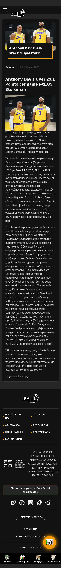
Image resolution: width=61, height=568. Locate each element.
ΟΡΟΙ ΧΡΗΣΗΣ (30, 529)
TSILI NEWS (39, 414)
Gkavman (9, 67)
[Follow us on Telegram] (48, 503)
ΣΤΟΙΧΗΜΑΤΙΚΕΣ (14, 432)
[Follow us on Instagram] (30, 503)
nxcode (37, 547)
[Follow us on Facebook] (22, 503)
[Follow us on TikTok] (39, 503)
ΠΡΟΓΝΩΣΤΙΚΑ (40, 425)
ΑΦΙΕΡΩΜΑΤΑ (12, 425)
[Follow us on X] (13, 503)
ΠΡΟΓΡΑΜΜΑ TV (41, 432)
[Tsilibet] (18, 13)
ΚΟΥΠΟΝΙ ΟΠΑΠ (13, 439)
